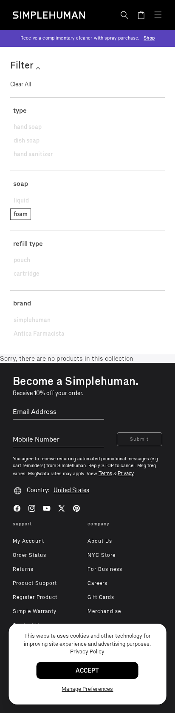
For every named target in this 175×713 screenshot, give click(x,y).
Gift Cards (101, 597)
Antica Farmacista (39, 333)
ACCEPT (87, 670)
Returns (23, 569)
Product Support (35, 583)
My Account (28, 541)
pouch (22, 260)
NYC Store (102, 555)
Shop (149, 38)
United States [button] (71, 490)
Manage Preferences (87, 689)
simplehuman (32, 320)
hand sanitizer (33, 154)
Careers (97, 583)
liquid (21, 200)
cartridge (27, 273)
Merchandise (104, 611)
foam (21, 214)
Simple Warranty (34, 611)
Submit (139, 439)
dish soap (27, 140)
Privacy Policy (87, 651)
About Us (100, 541)
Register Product (35, 597)
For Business (105, 569)
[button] (124, 14)
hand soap (28, 127)
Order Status (29, 555)
